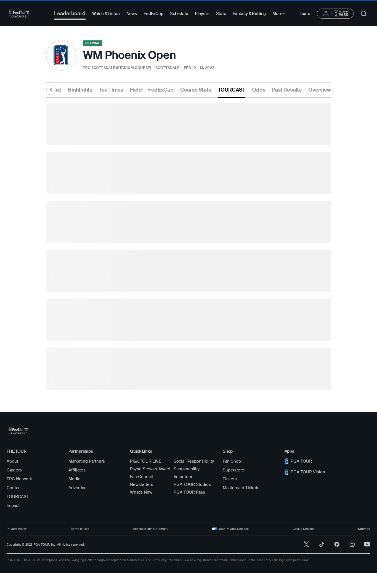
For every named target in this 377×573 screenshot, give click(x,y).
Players (202, 13)
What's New (141, 492)
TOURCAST (18, 496)
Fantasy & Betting (249, 13)
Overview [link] (319, 90)
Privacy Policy (16, 529)
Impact (13, 505)
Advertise (77, 488)
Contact (14, 488)
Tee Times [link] (111, 90)
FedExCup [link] (160, 90)
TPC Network (19, 479)
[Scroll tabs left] (51, 90)
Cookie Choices (303, 529)
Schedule (179, 13)
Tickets (230, 479)
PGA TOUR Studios (192, 484)
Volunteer (183, 476)
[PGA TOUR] (20, 13)
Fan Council (141, 476)
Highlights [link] (80, 90)
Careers (14, 470)
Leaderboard (70, 13)
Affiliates (77, 470)
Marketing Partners (86, 461)
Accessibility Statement (150, 529)
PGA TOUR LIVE (145, 461)
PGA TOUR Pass (189, 492)
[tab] (80, 91)
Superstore (233, 470)
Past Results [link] (287, 90)
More (280, 14)
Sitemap (364, 529)
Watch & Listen (106, 13)
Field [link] (136, 90)
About (12, 461)
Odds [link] (258, 90)
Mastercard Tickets (241, 488)
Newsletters (141, 484)
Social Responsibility (194, 461)
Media (74, 479)
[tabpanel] (188, 244)
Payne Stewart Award (150, 469)
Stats (221, 13)
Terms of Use (79, 529)
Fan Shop (232, 461)
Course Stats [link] (195, 90)
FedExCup (153, 13)
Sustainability (187, 469)
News (131, 13)
